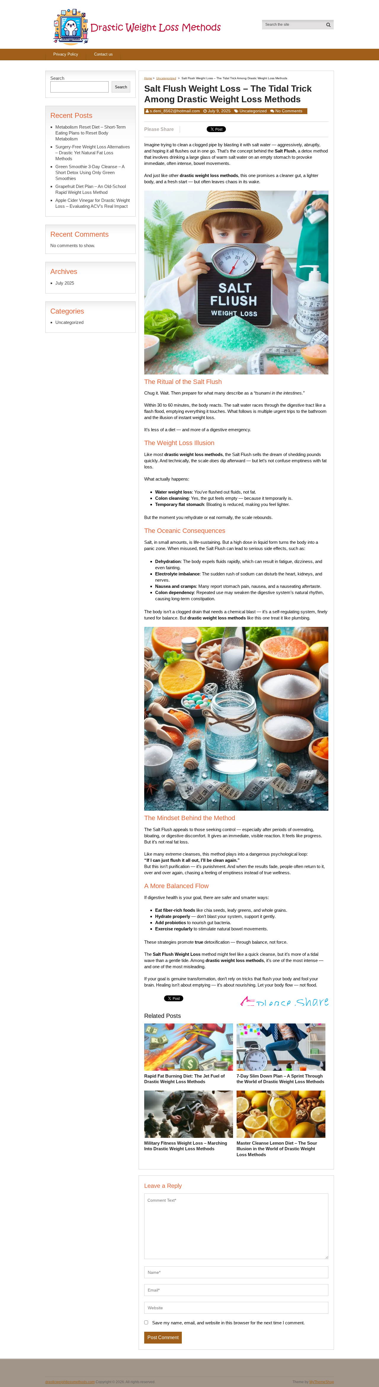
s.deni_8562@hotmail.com (175, 110)
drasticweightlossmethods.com (70, 1382)
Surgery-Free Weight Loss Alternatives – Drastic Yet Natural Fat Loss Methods (92, 152)
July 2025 (64, 282)
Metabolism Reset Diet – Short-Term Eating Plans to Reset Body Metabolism (90, 132)
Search (57, 78)
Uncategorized (166, 78)
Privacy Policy (65, 54)
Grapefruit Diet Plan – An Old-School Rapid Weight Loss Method (90, 189)
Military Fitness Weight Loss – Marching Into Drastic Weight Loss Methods (185, 1146)
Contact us (103, 54)
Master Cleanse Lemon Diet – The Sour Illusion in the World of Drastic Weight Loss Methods (277, 1149)
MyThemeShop (321, 1382)
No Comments (288, 110)
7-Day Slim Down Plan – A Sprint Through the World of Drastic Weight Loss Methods (280, 1078)
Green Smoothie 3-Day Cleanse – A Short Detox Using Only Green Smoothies (89, 172)
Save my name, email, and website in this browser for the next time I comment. (228, 1322)
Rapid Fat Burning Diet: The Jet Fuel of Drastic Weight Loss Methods (184, 1078)
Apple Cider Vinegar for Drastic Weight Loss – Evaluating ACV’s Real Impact (92, 203)
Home (148, 78)
